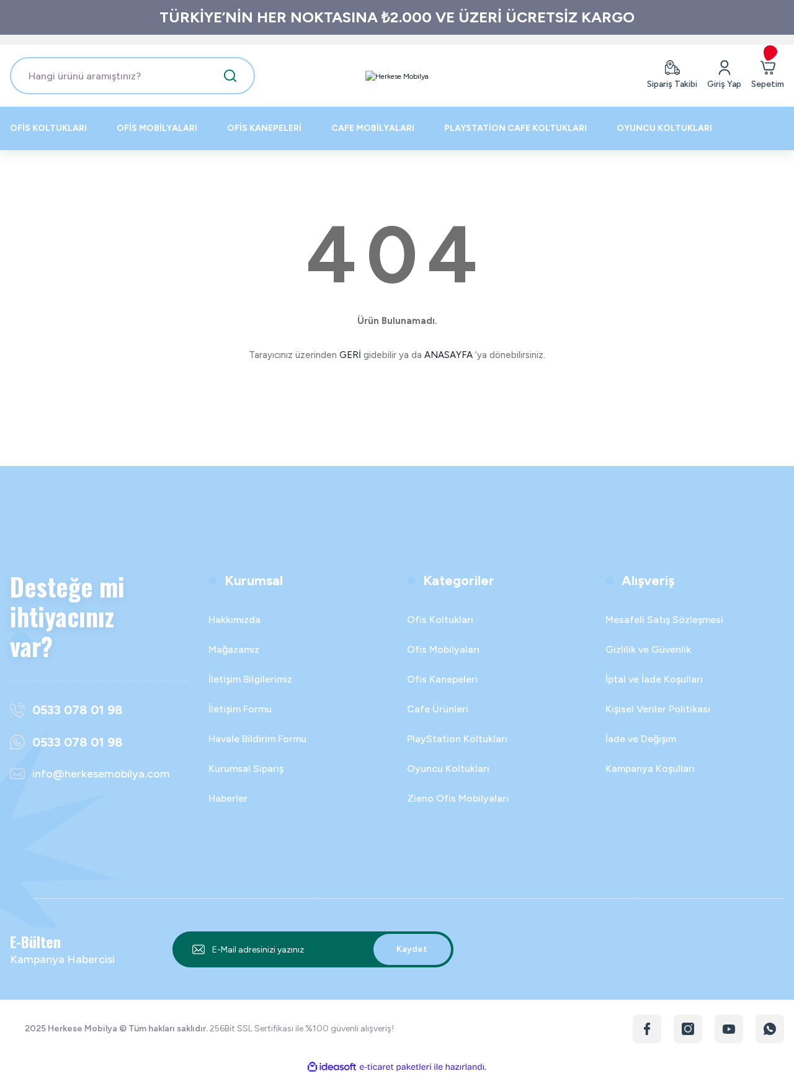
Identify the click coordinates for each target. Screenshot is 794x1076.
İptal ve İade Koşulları (654, 679)
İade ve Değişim (640, 739)
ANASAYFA (448, 355)
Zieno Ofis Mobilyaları (458, 798)
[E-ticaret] (395, 1067)
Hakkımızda (234, 619)
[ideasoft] (332, 1067)
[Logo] (397, 76)
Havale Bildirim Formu (257, 739)
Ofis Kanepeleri (442, 679)
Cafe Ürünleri (437, 709)
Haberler (228, 798)
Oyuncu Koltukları (448, 768)
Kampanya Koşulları (650, 768)
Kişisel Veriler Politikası (657, 709)
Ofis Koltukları (440, 619)
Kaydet (411, 949)
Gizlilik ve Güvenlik (648, 649)
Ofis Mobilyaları (443, 649)
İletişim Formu (240, 709)
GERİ (350, 355)
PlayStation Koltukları (457, 739)
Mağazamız (233, 649)
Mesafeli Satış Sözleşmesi (664, 619)
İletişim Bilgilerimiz (250, 679)
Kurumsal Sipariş (245, 768)
